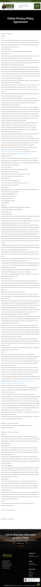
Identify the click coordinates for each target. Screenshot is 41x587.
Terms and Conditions (33, 564)
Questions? (27, 6)
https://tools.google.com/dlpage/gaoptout (23, 153)
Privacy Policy (31, 563)
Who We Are (25, 5)
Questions (30, 575)
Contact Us (21, 7)
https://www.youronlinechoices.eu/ (7, 383)
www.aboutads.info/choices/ (19, 383)
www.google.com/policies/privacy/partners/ (8, 151)
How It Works (21, 6)
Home (20, 5)
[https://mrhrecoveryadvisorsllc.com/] (7, 555)
